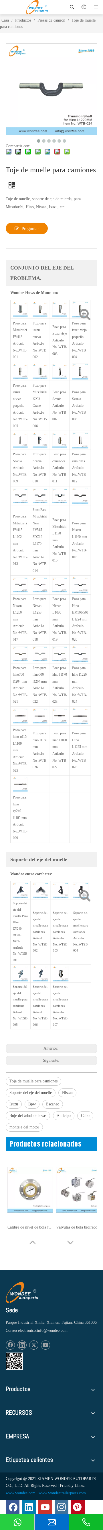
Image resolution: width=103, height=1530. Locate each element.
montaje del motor (24, 1127)
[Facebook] (10, 1345)
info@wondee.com (52, 1330)
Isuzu (13, 1104)
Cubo (85, 1115)
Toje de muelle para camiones (33, 1081)
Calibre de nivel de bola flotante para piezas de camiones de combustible (30, 1227)
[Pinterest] (78, 1507)
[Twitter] (33, 1345)
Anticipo (64, 1115)
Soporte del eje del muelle (30, 1092)
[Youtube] (45, 1345)
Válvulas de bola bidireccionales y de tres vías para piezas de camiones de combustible (79, 1227)
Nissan (67, 1092)
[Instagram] (61, 1507)
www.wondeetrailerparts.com (62, 1493)
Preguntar (30, 228)
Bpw (32, 1104)
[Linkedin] (22, 1345)
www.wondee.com (20, 1493)
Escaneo (52, 1104)
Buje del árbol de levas (27, 1115)
